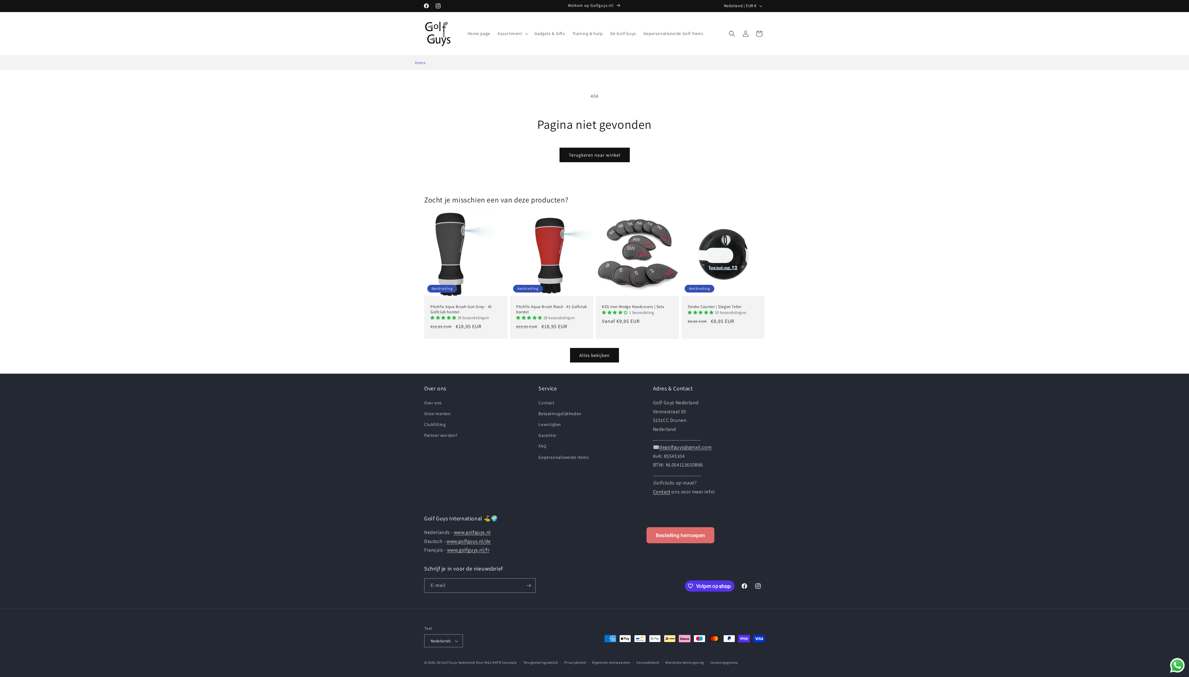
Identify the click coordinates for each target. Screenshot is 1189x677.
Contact (546, 402)
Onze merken (437, 413)
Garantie (547, 435)
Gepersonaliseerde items (563, 457)
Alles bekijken (594, 355)
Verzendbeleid (647, 662)
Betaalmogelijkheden (559, 413)
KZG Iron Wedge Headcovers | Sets (633, 306)
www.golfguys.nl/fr (468, 550)
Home (420, 62)
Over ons (433, 402)
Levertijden (549, 424)
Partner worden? (441, 435)
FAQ (542, 446)
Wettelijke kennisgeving (684, 662)
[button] (512, 33)
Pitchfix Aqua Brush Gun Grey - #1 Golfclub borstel (461, 309)
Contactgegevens (724, 662)
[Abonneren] (528, 585)
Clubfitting (435, 424)
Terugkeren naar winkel (595, 155)
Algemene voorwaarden (611, 662)
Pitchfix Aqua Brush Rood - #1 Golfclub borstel (551, 309)
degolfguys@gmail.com (685, 447)
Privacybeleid (575, 662)
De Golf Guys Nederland (456, 663)
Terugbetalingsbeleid (540, 662)
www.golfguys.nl (472, 532)
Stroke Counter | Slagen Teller (715, 306)
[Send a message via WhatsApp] (1177, 665)
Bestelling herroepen (680, 535)
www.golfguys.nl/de (468, 541)
